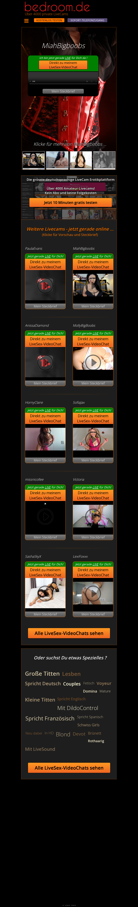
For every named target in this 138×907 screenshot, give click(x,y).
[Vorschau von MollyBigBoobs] (93, 363)
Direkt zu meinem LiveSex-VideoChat (63, 64)
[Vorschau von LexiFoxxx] (93, 607)
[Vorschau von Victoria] (93, 530)
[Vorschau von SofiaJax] (93, 453)
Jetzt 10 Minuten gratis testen (70, 202)
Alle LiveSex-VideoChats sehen (69, 633)
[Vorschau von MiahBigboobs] (93, 299)
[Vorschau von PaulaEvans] (45, 299)
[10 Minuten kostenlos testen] (30, 19)
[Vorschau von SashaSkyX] (45, 607)
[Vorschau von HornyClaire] (45, 453)
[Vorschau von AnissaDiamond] (45, 376)
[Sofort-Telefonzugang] (32, 19)
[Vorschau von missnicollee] (45, 503)
